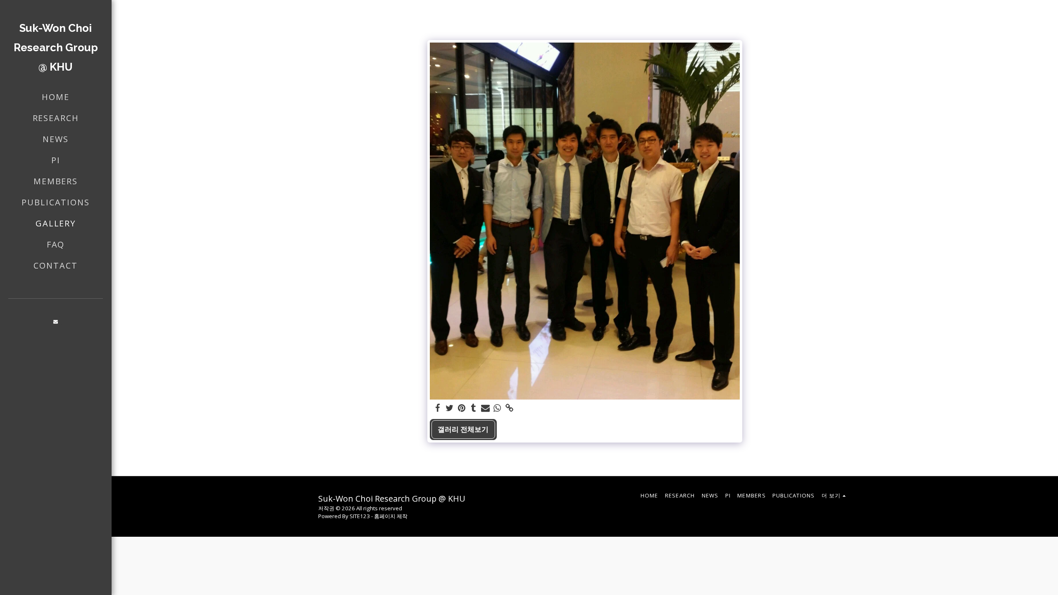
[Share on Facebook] (438, 408)
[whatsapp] (497, 408)
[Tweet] (449, 408)
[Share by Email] (485, 408)
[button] (56, 321)
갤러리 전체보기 (463, 429)
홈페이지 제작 (390, 516)
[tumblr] (473, 408)
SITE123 (360, 516)
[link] (509, 408)
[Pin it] (461, 408)
